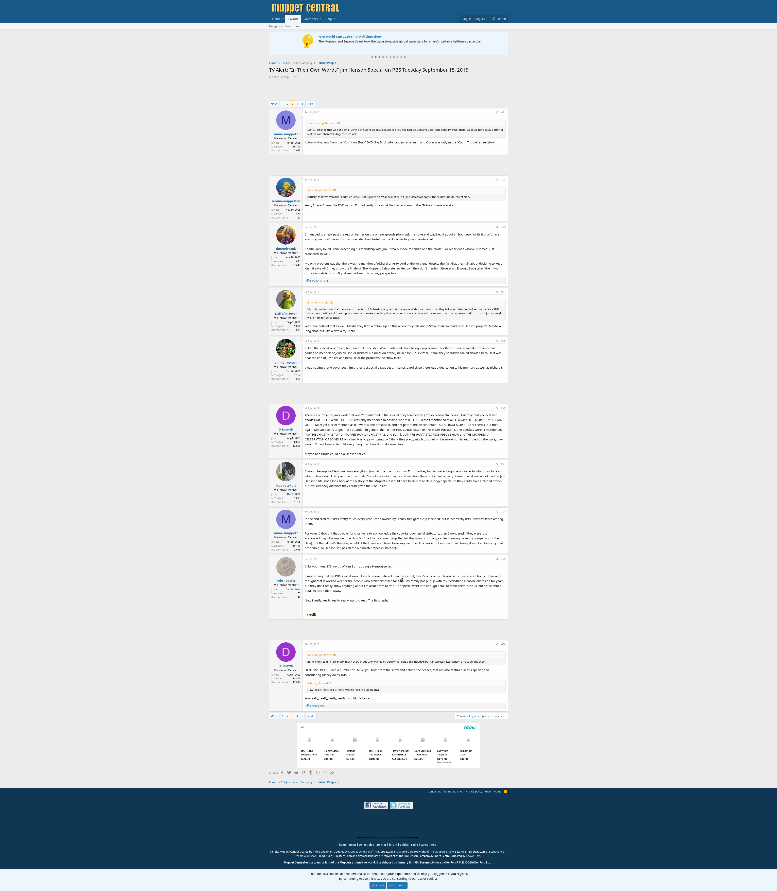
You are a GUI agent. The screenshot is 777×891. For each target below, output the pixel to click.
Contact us (434, 791)
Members (311, 19)
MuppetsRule (286, 485)
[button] (283, 19)
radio (414, 844)
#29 (503, 559)
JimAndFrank (286, 248)
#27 (503, 464)
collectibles (366, 844)
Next (310, 103)
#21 (503, 112)
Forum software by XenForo (455, 862)
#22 (503, 179)
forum (393, 844)
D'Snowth (286, 429)
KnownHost (473, 856)
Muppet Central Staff (361, 851)
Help (328, 19)
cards (424, 844)
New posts (275, 26)
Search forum (293, 26)
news (352, 844)
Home (276, 19)
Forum (293, 19)
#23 (503, 227)
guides (404, 844)
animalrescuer (286, 362)
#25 (503, 341)
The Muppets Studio (441, 851)
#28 (503, 511)
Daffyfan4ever (286, 313)
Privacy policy (474, 791)
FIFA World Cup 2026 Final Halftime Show (302, 36)
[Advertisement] (388, 90)
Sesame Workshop (305, 856)
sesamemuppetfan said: (321, 123)
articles (381, 844)
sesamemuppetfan (286, 201)
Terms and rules (453, 791)
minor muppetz (286, 134)
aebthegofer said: (317, 683)
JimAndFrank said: (318, 302)
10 (405, 57)
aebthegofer (286, 580)
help (433, 844)
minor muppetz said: (319, 190)
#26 (503, 407)
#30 (503, 644)
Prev (275, 103)
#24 (503, 292)
